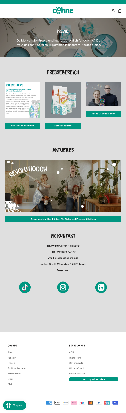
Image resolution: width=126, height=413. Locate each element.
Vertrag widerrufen (94, 379)
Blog (10, 379)
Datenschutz (76, 363)
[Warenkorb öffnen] (119, 11)
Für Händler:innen (17, 368)
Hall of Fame (14, 373)
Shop (10, 352)
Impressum (75, 357)
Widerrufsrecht (77, 368)
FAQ (10, 384)
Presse (11, 363)
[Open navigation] (6, 10)
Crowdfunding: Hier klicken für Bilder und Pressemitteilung (63, 219)
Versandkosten (77, 373)
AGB (71, 352)
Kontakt (12, 357)
